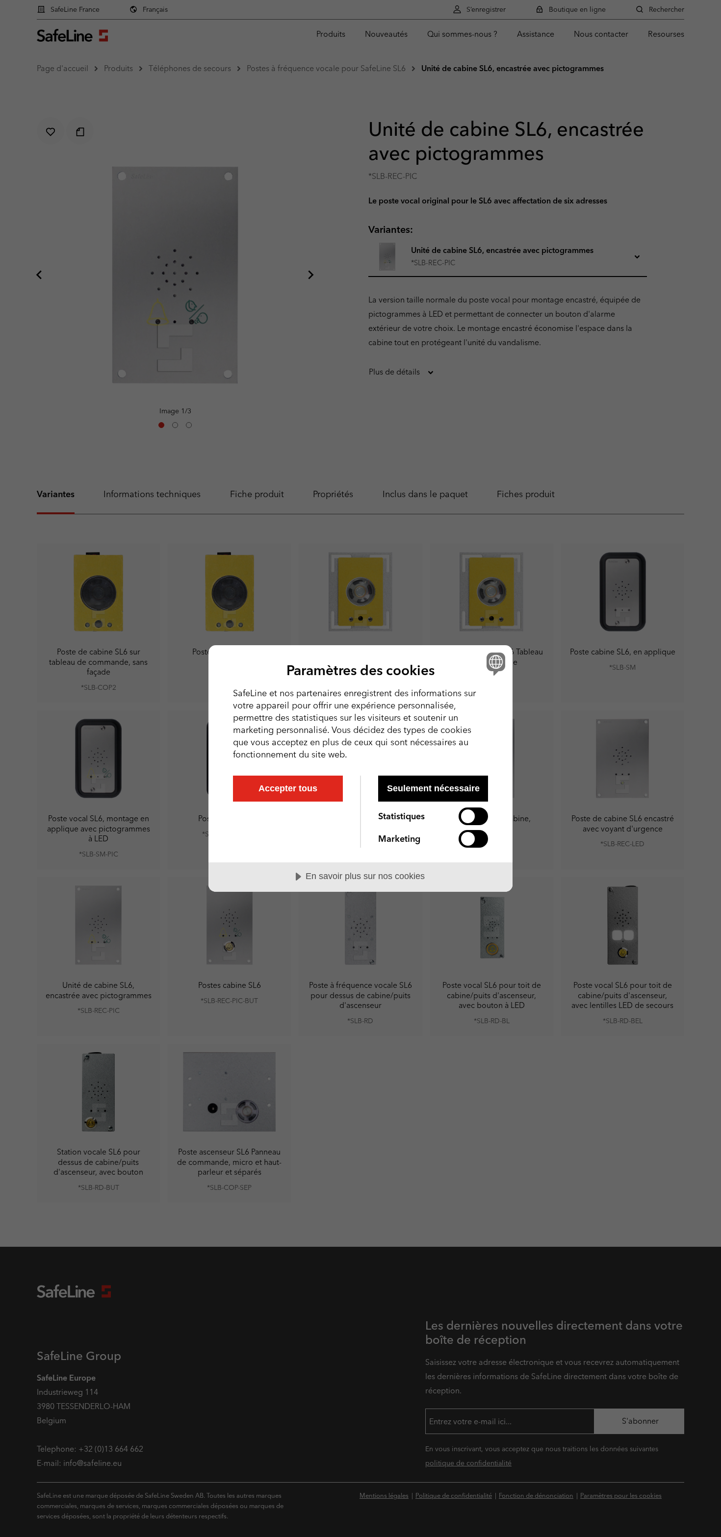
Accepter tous (287, 788)
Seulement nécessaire (433, 788)
